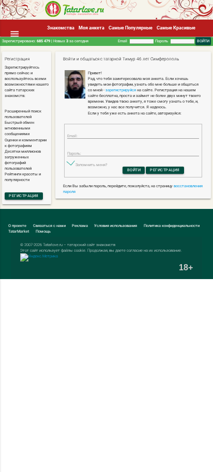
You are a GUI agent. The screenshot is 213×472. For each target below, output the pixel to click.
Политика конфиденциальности (172, 225)
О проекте (17, 225)
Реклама (80, 225)
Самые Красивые (176, 27)
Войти (134, 170)
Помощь (43, 231)
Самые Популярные (131, 27)
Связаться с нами (49, 225)
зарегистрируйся (120, 90)
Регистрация (24, 195)
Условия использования (115, 225)
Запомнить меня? (91, 164)
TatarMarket (18, 231)
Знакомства (60, 27)
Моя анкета (91, 27)
